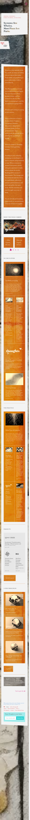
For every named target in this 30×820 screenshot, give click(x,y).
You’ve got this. (20, 691)
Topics (5, 708)
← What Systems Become (8, 242)
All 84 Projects (10, 578)
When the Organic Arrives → (19, 242)
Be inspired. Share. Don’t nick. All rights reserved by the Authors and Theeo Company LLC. (14, 704)
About (17, 708)
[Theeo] (5, 45)
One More (8, 669)
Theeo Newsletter (11, 708)
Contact (12, 710)
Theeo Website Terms (19, 710)
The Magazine (6, 710)
